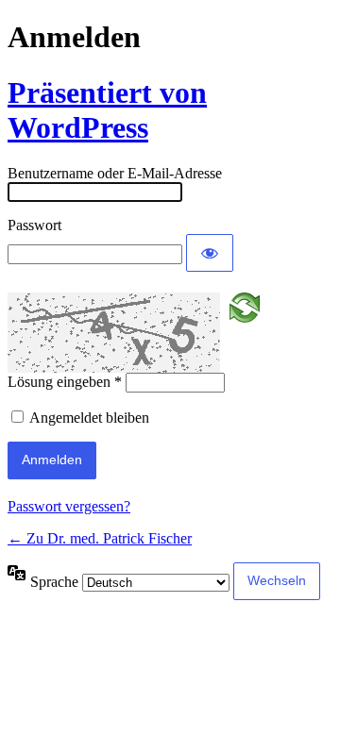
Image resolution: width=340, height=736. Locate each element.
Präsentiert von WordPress (107, 109)
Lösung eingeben (65, 382)
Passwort (34, 225)
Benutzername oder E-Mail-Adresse (115, 173)
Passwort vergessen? (69, 506)
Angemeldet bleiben (89, 418)
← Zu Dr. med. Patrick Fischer (100, 538)
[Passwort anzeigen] (209, 253)
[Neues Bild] (245, 306)
